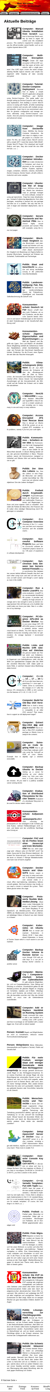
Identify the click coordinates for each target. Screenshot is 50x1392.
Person (44, 13)
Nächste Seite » (10, 1380)
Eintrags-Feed (23, 1388)
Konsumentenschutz (29, 13)
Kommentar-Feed (35, 1388)
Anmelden (10, 1388)
